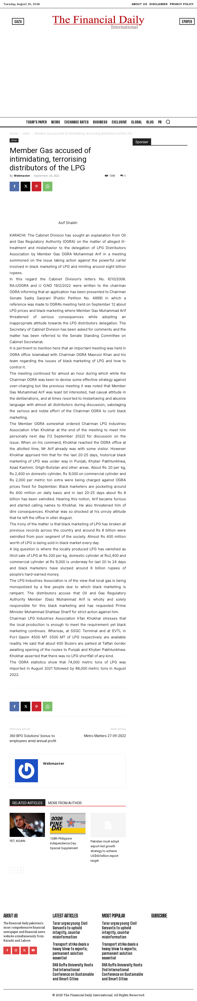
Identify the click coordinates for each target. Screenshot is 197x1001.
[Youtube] (33, 950)
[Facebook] (14, 186)
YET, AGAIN (17, 841)
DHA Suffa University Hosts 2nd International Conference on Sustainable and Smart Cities (73, 971)
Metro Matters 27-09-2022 (105, 736)
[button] (168, 122)
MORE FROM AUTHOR (65, 803)
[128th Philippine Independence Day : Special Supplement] (67, 823)
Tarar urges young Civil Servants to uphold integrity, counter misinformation (70, 930)
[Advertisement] (98, 72)
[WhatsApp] (47, 186)
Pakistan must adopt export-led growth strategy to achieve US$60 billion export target (105, 851)
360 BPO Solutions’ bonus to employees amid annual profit (33, 738)
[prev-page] (13, 870)
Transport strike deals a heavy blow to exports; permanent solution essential (71, 951)
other (26, 133)
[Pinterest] (36, 186)
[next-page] (20, 870)
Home (14, 133)
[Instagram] (15, 950)
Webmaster (22, 175)
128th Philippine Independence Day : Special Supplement (64, 843)
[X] (25, 186)
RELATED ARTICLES (27, 803)
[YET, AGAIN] (27, 825)
